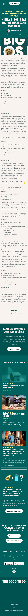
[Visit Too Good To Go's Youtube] (22, 556)
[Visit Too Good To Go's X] (14, 558)
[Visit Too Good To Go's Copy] (20, 313)
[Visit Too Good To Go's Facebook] (7, 313)
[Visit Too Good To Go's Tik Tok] (18, 556)
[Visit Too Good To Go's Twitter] (16, 313)
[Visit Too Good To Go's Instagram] (9, 556)
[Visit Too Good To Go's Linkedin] (12, 313)
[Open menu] (25, 3)
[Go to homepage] (3, 3)
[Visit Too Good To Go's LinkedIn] (5, 556)
